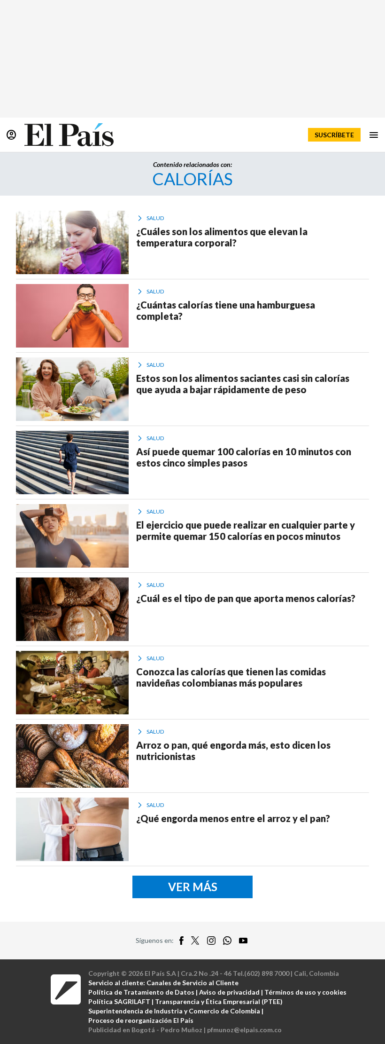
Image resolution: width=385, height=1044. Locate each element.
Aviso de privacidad (229, 992)
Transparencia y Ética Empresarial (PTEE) (219, 1001)
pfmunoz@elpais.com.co (244, 1030)
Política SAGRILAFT (119, 1001)
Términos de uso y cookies (305, 992)
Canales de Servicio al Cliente (192, 983)
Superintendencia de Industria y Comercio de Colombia (174, 1011)
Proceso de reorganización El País (140, 1020)
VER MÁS (192, 887)
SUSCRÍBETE (334, 135)
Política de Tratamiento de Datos (141, 992)
